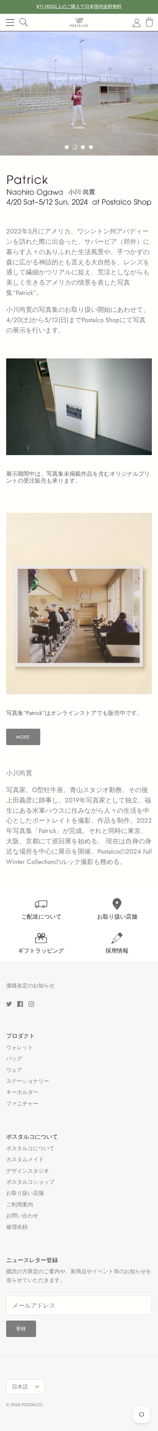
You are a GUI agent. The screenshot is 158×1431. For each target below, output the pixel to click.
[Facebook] (20, 1004)
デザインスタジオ (27, 1171)
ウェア (14, 1070)
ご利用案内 (19, 1204)
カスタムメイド (25, 1159)
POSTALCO (31, 1405)
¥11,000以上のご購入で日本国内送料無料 (79, 6)
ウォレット (19, 1047)
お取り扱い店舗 (25, 1193)
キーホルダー (22, 1092)
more (23, 737)
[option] (79, 93)
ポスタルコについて (30, 1148)
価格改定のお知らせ (30, 985)
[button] (67, 147)
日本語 (20, 1386)
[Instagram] (31, 1004)
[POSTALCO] (79, 22)
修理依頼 (17, 1227)
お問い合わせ (22, 1215)
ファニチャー (22, 1103)
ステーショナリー (27, 1081)
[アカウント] (131, 22)
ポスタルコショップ (30, 1182)
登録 (21, 1328)
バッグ (14, 1058)
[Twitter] (9, 1004)
